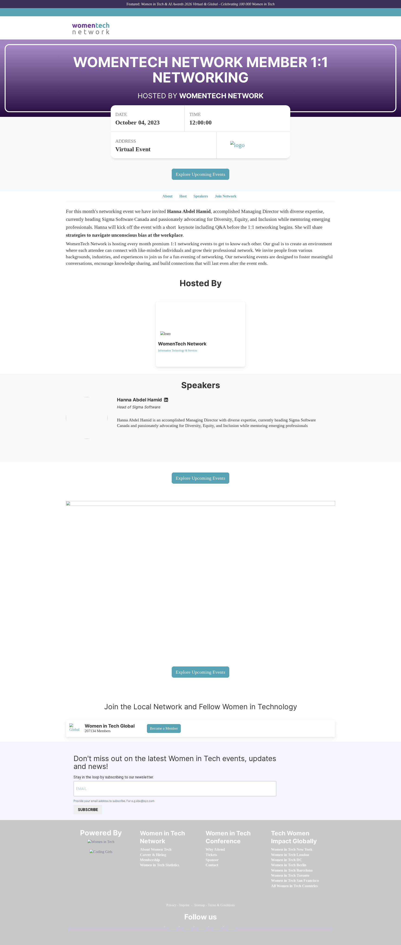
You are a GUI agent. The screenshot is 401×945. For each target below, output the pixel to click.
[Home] (92, 27)
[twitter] (214, 927)
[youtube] (229, 927)
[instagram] (199, 927)
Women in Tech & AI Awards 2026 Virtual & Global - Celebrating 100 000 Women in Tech (208, 4)
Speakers (201, 196)
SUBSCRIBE (88, 809)
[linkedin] (185, 927)
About (167, 196)
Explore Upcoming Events (200, 174)
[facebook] (170, 927)
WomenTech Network (221, 96)
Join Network (225, 196)
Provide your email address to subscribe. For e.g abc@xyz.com (114, 801)
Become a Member (164, 728)
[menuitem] (155, 849)
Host (183, 196)
